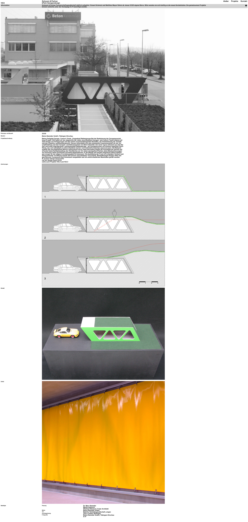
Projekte (234, 1)
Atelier (226, 1)
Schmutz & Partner (50, 1)
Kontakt (244, 1)
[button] (124, 6)
